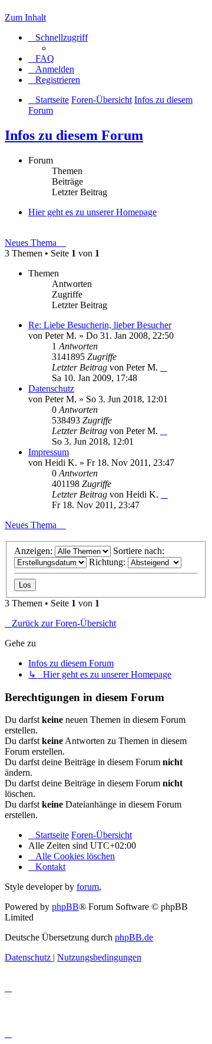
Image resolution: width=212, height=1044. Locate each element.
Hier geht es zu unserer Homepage (92, 212)
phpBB (65, 907)
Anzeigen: (34, 551)
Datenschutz (51, 388)
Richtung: (108, 562)
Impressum (48, 452)
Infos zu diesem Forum (74, 135)
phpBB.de (134, 937)
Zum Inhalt (25, 17)
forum (88, 887)
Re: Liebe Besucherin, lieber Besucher (99, 325)
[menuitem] (41, 59)
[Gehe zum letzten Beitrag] (163, 367)
